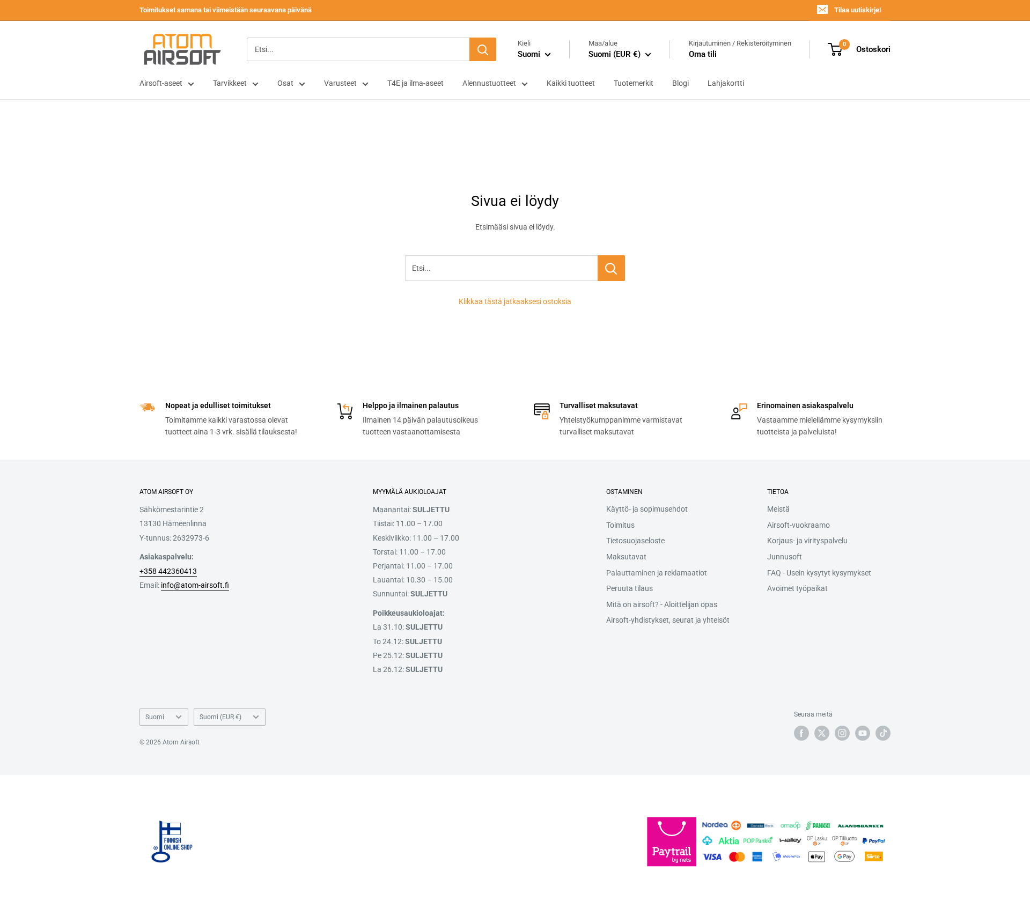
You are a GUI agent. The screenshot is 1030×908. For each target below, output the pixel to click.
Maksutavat (626, 556)
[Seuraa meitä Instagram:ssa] (842, 733)
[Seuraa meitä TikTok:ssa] (883, 733)
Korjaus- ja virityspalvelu (807, 540)
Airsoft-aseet (160, 83)
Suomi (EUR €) (220, 717)
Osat (285, 83)
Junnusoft (784, 556)
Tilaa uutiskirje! (857, 10)
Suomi (154, 717)
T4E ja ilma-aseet (415, 83)
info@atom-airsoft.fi (195, 585)
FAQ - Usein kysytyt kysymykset (819, 573)
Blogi (680, 83)
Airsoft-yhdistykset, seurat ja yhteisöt (668, 620)
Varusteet (340, 83)
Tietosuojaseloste (635, 540)
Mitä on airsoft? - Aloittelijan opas (661, 604)
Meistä (778, 509)
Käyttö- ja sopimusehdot (647, 509)
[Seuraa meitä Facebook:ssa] (801, 733)
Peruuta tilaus (629, 588)
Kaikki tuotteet (571, 83)
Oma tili (703, 54)
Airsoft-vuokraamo (798, 525)
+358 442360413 (168, 571)
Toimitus (620, 525)
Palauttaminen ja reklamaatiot (656, 573)
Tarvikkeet (230, 83)
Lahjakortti (726, 83)
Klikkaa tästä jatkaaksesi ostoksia (515, 301)
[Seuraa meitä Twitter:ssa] (821, 733)
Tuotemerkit (633, 83)
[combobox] (358, 49)
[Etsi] (482, 49)
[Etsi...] (611, 268)
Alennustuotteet (489, 83)
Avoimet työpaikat (797, 588)
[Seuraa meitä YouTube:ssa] (862, 733)
